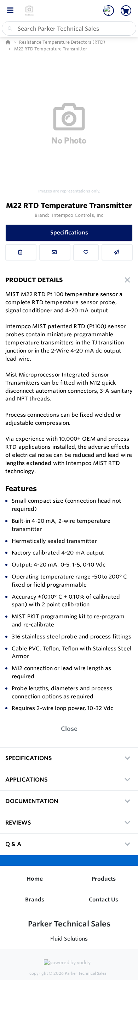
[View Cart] (126, 10)
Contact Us (103, 899)
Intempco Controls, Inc (78, 215)
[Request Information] (54, 252)
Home (35, 878)
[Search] (8, 28)
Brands (34, 899)
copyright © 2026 (68, 973)
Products (104, 878)
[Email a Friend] (117, 252)
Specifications (69, 232)
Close (69, 728)
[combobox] (69, 28)
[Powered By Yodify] (69, 963)
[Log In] (108, 10)
